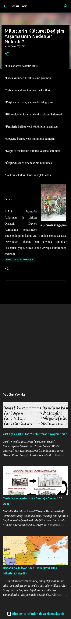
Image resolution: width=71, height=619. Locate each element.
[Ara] (65, 6)
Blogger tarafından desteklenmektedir (38, 613)
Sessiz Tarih (19, 6)
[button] (7, 54)
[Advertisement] (35, 345)
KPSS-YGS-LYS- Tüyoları (20, 259)
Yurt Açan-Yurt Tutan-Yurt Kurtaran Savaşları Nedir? (35, 434)
